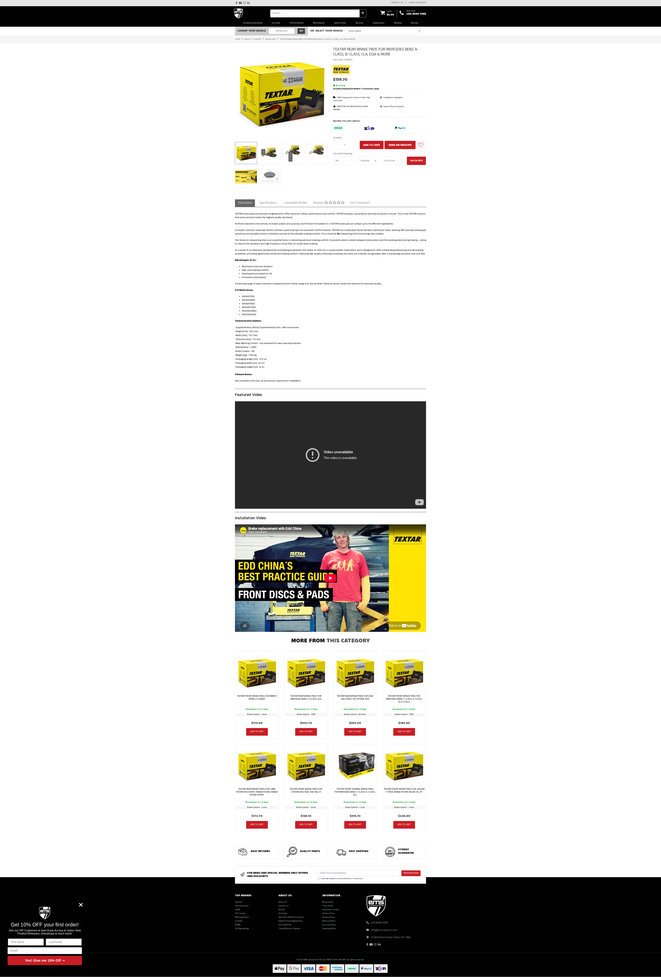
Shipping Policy (329, 928)
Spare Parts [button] (340, 23)
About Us (283, 902)
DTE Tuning (240, 913)
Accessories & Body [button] (252, 23)
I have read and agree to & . (342, 879)
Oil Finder (283, 913)
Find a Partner (285, 925)
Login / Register (417, 3)
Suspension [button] (379, 23)
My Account (327, 902)
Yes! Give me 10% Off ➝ (45, 960)
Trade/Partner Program (289, 928)
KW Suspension (242, 917)
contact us (397, 3)
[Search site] (363, 13)
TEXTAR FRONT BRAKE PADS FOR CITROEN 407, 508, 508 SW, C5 (306, 790)
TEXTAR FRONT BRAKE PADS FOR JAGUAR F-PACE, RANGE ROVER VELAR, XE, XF (404, 790)
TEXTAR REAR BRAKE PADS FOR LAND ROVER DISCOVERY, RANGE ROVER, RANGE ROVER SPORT (257, 792)
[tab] (245, 203)
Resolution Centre (330, 909)
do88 (237, 909)
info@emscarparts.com (384, 930)
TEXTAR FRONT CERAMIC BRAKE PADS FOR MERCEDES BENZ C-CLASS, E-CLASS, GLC (355, 792)
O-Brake (239, 921)
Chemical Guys (241, 906)
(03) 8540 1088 (416, 14)
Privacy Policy (358, 879)
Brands (282, 909)
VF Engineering (242, 928)
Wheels (398, 23)
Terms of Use (328, 913)
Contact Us (283, 906)
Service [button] (359, 23)
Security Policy (329, 925)
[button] (420, 145)
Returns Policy (328, 921)
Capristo (239, 902)
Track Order (327, 906)
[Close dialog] (80, 904)
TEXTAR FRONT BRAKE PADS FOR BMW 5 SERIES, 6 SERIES (257, 697)
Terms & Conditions (344, 879)
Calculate (416, 161)
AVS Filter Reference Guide (291, 917)
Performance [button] (296, 23)
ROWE (237, 925)
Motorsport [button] (318, 23)
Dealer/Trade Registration (291, 921)
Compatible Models (295, 203)
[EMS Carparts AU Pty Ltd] (239, 13)
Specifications (268, 203)
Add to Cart (371, 145)
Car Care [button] (276, 23)
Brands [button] (414, 23)
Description (245, 203)
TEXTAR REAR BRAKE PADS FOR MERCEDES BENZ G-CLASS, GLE (306, 697)
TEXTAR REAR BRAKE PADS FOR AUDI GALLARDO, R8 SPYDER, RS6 (355, 697)
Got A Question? (360, 203)
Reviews (318, 203)
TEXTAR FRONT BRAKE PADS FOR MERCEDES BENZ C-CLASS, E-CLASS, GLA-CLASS (404, 699)
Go (301, 31)
